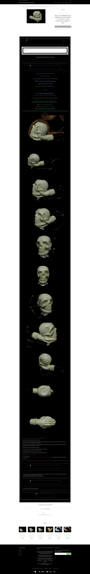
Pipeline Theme (55, 568)
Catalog (58, 2)
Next (52, 17)
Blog (63, 2)
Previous (20, 17)
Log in (20, 0)
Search (66, 2)
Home (54, 2)
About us (20, 551)
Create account (25, 0)
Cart (70, 2)
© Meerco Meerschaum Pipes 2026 (37, 568)
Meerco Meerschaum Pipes (26, 2)
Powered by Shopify (48, 568)
